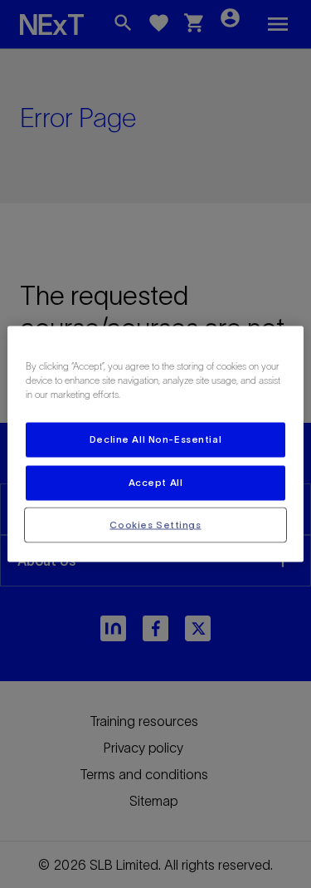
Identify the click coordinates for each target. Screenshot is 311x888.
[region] (155, 444)
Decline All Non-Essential (155, 439)
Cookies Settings (155, 524)
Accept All (156, 482)
